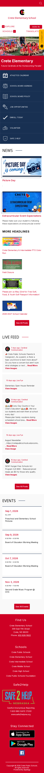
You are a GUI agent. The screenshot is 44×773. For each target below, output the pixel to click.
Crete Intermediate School (21, 661)
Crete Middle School (21, 666)
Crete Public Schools (20, 652)
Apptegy (27, 770)
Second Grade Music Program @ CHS (20, 590)
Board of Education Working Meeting (22, 542)
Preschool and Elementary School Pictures (20, 519)
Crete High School (21, 671)
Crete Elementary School (21, 657)
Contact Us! (41, 37)
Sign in (36, 27)
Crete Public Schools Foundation (21, 676)
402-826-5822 (24, 635)
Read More (32, 365)
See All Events (22, 606)
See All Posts (22, 323)
